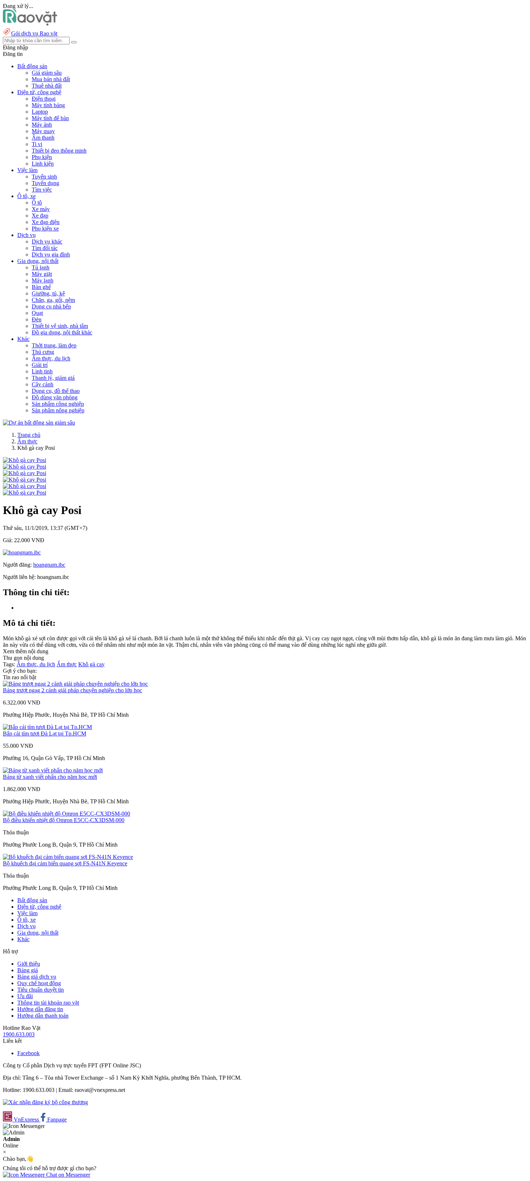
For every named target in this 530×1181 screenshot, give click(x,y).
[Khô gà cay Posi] (24, 460)
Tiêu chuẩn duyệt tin (40, 990)
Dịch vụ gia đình (51, 254)
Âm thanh (43, 138)
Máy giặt (42, 274)
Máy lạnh (42, 280)
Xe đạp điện (45, 222)
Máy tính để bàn (50, 118)
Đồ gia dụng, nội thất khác (62, 332)
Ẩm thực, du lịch (51, 358)
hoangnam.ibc (49, 565)
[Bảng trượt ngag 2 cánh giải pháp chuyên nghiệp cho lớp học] (75, 684)
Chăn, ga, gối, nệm (53, 300)
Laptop (40, 112)
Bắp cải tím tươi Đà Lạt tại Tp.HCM (44, 733)
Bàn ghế (41, 287)
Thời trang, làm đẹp (54, 345)
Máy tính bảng (48, 105)
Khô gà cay (91, 664)
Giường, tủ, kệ (48, 293)
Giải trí (40, 365)
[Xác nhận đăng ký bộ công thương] (45, 1102)
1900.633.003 (19, 1034)
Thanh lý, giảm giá (53, 378)
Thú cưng (43, 352)
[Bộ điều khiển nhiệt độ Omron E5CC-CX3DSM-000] (66, 814)
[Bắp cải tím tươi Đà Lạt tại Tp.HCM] (47, 727)
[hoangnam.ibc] (22, 552)
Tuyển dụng (45, 183)
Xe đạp (40, 215)
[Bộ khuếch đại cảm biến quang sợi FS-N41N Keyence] (68, 857)
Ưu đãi (25, 996)
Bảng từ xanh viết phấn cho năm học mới (50, 777)
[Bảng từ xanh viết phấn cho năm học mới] (53, 770)
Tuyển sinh (44, 177)
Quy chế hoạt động (39, 983)
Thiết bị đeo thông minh (59, 151)
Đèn (36, 319)
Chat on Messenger (67, 1175)
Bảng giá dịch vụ (36, 977)
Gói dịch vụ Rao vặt (34, 33)
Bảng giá (27, 970)
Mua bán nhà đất (51, 79)
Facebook (28, 1053)
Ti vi (37, 144)
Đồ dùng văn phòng (55, 397)
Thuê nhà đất (47, 86)
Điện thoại (44, 99)
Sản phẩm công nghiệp (58, 404)
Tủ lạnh (40, 267)
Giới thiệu (28, 964)
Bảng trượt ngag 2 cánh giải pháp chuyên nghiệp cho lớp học (72, 690)
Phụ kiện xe (45, 228)
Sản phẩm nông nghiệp (58, 410)
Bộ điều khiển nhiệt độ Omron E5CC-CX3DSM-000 (63, 820)
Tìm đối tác (45, 248)
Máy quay (43, 131)
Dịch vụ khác (47, 241)
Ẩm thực (27, 441)
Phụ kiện (42, 157)
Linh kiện (43, 164)
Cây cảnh (42, 384)
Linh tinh (42, 371)
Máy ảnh (42, 125)
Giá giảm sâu (47, 73)
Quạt (37, 313)
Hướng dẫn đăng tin (40, 1009)
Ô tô (37, 202)
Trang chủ (28, 435)
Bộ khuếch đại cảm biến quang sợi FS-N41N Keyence (65, 863)
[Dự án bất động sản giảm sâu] (39, 423)
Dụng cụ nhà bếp (51, 306)
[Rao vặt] (30, 24)
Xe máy (41, 209)
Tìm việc (42, 189)
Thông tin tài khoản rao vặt (48, 1003)
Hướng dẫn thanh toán (43, 1016)
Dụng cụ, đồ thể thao (56, 391)
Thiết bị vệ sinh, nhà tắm (60, 326)
